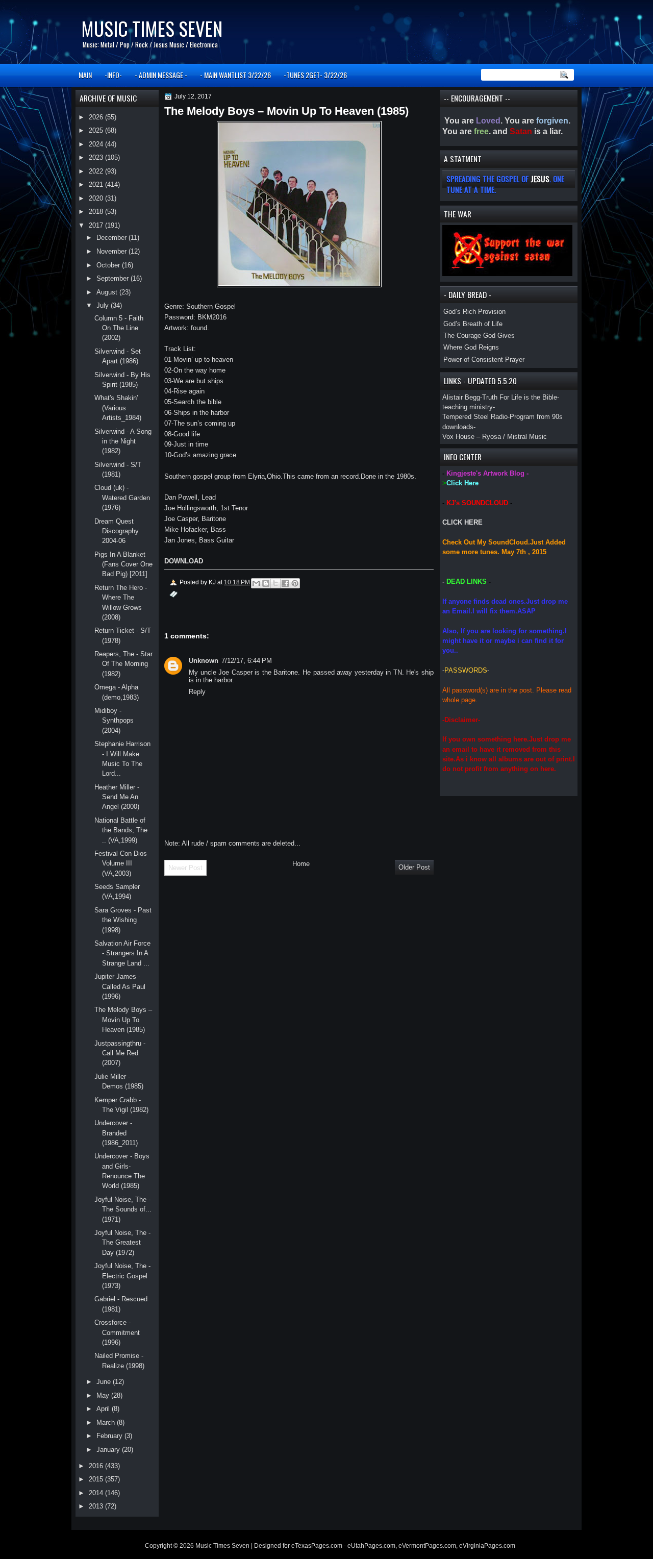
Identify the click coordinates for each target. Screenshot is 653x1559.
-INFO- (113, 74)
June (104, 1381)
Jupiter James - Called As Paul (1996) (119, 986)
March (106, 1422)
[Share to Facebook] (285, 583)
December (112, 237)
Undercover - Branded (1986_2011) (116, 1133)
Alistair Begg (461, 397)
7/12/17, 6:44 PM (246, 660)
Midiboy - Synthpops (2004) (114, 720)
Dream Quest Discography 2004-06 (116, 531)
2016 (97, 1466)
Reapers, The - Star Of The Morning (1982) (123, 664)
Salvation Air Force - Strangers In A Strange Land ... (122, 953)
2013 (97, 1506)
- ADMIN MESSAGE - (161, 74)
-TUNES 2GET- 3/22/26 (315, 74)
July (103, 305)
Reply (197, 692)
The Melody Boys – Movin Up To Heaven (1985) (123, 1019)
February (110, 1436)
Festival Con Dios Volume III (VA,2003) (120, 863)
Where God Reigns (471, 347)
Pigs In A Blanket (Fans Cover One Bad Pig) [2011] (123, 564)
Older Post (414, 867)
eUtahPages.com (371, 1545)
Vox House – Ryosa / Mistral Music (494, 436)
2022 (97, 171)
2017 (97, 225)
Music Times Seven (151, 28)
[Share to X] (275, 583)
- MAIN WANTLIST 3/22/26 (235, 74)
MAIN (85, 74)
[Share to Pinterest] (295, 583)
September (113, 278)
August (107, 292)
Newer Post (185, 868)
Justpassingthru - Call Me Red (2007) (119, 1053)
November (112, 251)
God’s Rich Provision (474, 311)
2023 (97, 157)
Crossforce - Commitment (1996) (117, 1332)
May (103, 1395)
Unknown (203, 660)
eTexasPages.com (316, 1545)
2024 (97, 144)
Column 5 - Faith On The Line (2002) (118, 328)
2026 (97, 117)
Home (301, 864)
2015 (97, 1479)
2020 (97, 198)
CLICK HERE (462, 522)
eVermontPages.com (427, 1545)
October (109, 265)
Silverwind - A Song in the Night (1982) (123, 441)
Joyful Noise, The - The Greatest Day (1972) (122, 1242)
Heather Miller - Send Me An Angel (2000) (116, 797)
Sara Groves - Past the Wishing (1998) (123, 920)
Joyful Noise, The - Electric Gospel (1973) (122, 1276)
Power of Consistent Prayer (483, 359)
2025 (97, 130)
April (104, 1409)
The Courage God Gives (479, 335)
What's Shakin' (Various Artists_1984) (117, 408)
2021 (97, 184)
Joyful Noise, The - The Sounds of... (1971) (123, 1209)
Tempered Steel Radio (475, 416)
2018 (97, 211)
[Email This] (256, 583)
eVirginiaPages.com (487, 1545)
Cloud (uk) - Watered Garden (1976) (122, 497)
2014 (97, 1493)
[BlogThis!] (266, 583)
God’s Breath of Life (473, 324)
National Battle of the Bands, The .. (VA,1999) (120, 830)
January (109, 1449)
